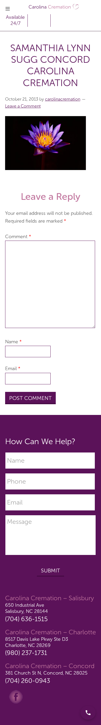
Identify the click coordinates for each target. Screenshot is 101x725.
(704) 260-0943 (27, 680)
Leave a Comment (23, 106)
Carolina (50, 7)
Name (13, 342)
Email (12, 368)
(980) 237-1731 (26, 653)
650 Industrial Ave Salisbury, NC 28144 (26, 608)
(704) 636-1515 (26, 619)
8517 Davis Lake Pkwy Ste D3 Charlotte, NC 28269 (36, 642)
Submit (50, 570)
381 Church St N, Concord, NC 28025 (46, 673)
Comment (18, 237)
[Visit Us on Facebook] (16, 696)
